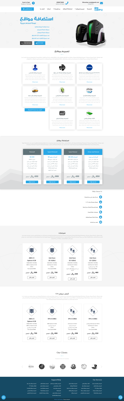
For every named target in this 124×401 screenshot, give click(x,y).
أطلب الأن (92, 277)
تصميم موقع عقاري (44, 383)
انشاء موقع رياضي (89, 118)
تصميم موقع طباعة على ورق (62, 73)
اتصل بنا (42, 9)
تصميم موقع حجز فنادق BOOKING (89, 73)
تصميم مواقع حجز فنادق (56, 383)
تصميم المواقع (80, 9)
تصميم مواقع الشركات (31, 388)
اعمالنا (49, 9)
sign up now (38, 43)
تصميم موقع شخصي (35, 73)
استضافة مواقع (63, 141)
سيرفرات (62, 233)
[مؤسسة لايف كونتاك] (99, 8)
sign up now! (93, 182)
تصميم (68, 399)
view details (26, 43)
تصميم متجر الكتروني (62, 95)
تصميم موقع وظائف (73, 390)
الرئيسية (89, 9)
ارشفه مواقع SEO (98, 388)
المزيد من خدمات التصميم (35, 109)
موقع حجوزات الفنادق (44, 393)
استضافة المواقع (67, 9)
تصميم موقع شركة (45, 390)
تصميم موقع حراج (57, 388)
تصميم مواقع (62, 51)
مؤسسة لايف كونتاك (58, 399)
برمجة (64, 399)
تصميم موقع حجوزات (97, 390)
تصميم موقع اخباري (62, 118)
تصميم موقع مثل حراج (35, 95)
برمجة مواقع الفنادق (56, 395)
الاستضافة (59, 390)
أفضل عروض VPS (62, 294)
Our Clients (62, 352)
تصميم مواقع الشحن (89, 95)
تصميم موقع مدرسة (85, 390)
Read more (89, 82)
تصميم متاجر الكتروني (31, 393)
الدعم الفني (28, 9)
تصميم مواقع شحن (44, 388)
